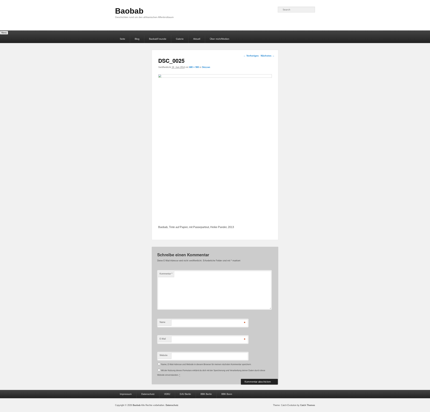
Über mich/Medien (219, 39)
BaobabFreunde (157, 39)
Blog (137, 39)
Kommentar (166, 273)
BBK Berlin (206, 394)
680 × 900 (194, 67)
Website (163, 355)
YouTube (273, 9)
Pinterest (266, 9)
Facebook (251, 9)
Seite (122, 39)
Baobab (129, 11)
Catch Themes (307, 405)
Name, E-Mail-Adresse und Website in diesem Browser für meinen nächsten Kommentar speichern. (206, 364)
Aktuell (196, 39)
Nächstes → (267, 55)
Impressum (126, 394)
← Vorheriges (251, 55)
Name (162, 322)
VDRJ (167, 394)
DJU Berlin (185, 394)
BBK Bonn (226, 394)
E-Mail (163, 339)
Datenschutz (148, 394)
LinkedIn (258, 9)
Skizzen (206, 67)
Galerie (180, 39)
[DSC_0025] (215, 76)
